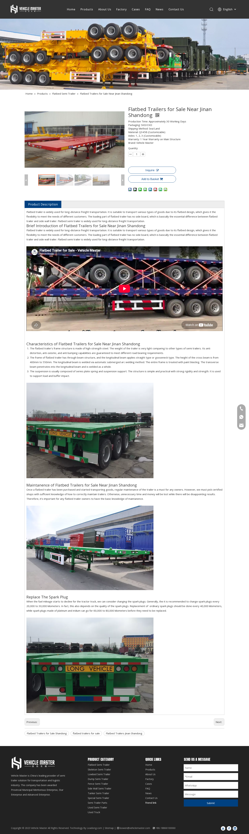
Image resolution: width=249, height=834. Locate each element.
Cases (136, 9)
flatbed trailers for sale (86, 733)
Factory (121, 9)
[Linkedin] (235, 828)
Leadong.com (94, 828)
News (159, 9)
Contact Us (176, 9)
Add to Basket (150, 179)
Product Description (43, 204)
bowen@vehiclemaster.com (135, 828)
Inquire (149, 170)
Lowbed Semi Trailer (99, 774)
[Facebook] (229, 828)
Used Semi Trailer (97, 807)
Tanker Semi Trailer (98, 793)
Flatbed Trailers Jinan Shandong (124, 733)
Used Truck (94, 812)
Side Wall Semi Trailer (99, 788)
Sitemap (109, 828)
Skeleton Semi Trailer (99, 769)
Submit (211, 803)
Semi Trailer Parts (97, 802)
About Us (104, 9)
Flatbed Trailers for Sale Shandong (47, 733)
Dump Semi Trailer (98, 779)
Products (86, 9)
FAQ (148, 9)
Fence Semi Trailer (98, 783)
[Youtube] (223, 828)
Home (71, 9)
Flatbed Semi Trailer (99, 764)
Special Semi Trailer (98, 798)
